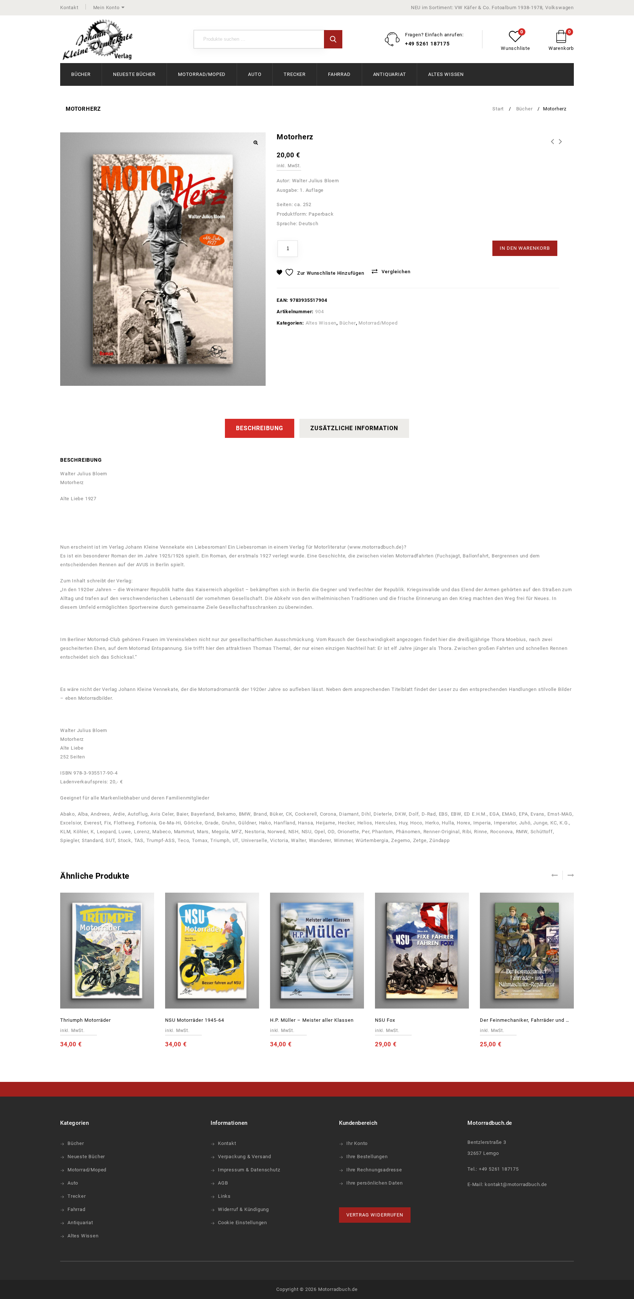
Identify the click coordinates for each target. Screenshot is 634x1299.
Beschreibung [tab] (259, 428)
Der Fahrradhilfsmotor (561, 141)
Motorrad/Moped (202, 74)
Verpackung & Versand (244, 1156)
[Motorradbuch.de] (97, 40)
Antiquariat (389, 74)
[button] (255, 142)
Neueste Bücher (134, 74)
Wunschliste (515, 48)
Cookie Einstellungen (242, 1222)
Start (498, 108)
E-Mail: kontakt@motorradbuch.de (507, 1184)
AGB (223, 1183)
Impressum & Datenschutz (249, 1169)
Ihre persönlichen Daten (374, 1183)
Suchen (333, 39)
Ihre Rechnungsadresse (374, 1169)
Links (224, 1196)
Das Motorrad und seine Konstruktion (553, 141)
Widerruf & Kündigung (243, 1209)
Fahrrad (339, 74)
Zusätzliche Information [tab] (354, 428)
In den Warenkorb (525, 248)
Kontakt (69, 7)
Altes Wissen (446, 74)
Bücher (81, 74)
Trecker (295, 74)
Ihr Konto (357, 1143)
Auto (254, 74)
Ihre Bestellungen (367, 1156)
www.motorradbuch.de (375, 547)
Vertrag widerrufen (374, 1215)
